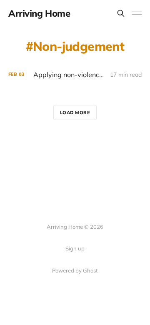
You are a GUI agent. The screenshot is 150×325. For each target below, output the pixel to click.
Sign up (75, 248)
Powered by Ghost (75, 270)
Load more (75, 112)
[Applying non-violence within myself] (75, 74)
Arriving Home (39, 13)
